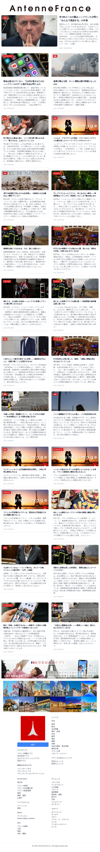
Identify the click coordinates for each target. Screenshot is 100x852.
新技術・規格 (56, 794)
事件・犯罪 (55, 731)
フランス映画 (22, 826)
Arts (19, 823)
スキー (54, 817)
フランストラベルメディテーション (31, 773)
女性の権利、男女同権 (60, 746)
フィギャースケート (59, 824)
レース (54, 826)
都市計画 (54, 748)
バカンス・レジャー (59, 753)
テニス (54, 822)
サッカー (54, 814)
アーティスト (22, 816)
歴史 (53, 739)
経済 (53, 724)
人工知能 (54, 787)
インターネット (57, 784)
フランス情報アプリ (25, 753)
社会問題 (54, 729)
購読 (33, 744)
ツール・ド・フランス (60, 819)
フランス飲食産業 (24, 790)
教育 (53, 736)
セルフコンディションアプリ (28, 758)
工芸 (19, 828)
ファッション (22, 805)
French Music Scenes (26, 818)
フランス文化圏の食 (25, 788)
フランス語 (55, 751)
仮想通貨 (54, 792)
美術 (19, 831)
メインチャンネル (24, 768)
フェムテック (56, 802)
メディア (54, 789)
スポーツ (54, 808)
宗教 (53, 743)
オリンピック (56, 812)
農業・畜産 (21, 795)
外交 (53, 734)
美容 (19, 808)
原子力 (54, 797)
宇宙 (53, 799)
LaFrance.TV (26, 765)
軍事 (53, 741)
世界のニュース (57, 763)
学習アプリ (21, 761)
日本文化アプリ (23, 756)
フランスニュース (24, 771)
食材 (19, 793)
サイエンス (55, 779)
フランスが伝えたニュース (61, 758)
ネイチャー (55, 804)
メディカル (55, 782)
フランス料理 (22, 785)
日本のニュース (57, 761)
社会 (53, 720)
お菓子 (19, 798)
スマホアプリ (22, 750)
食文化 (19, 782)
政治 (53, 726)
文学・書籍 (21, 833)
